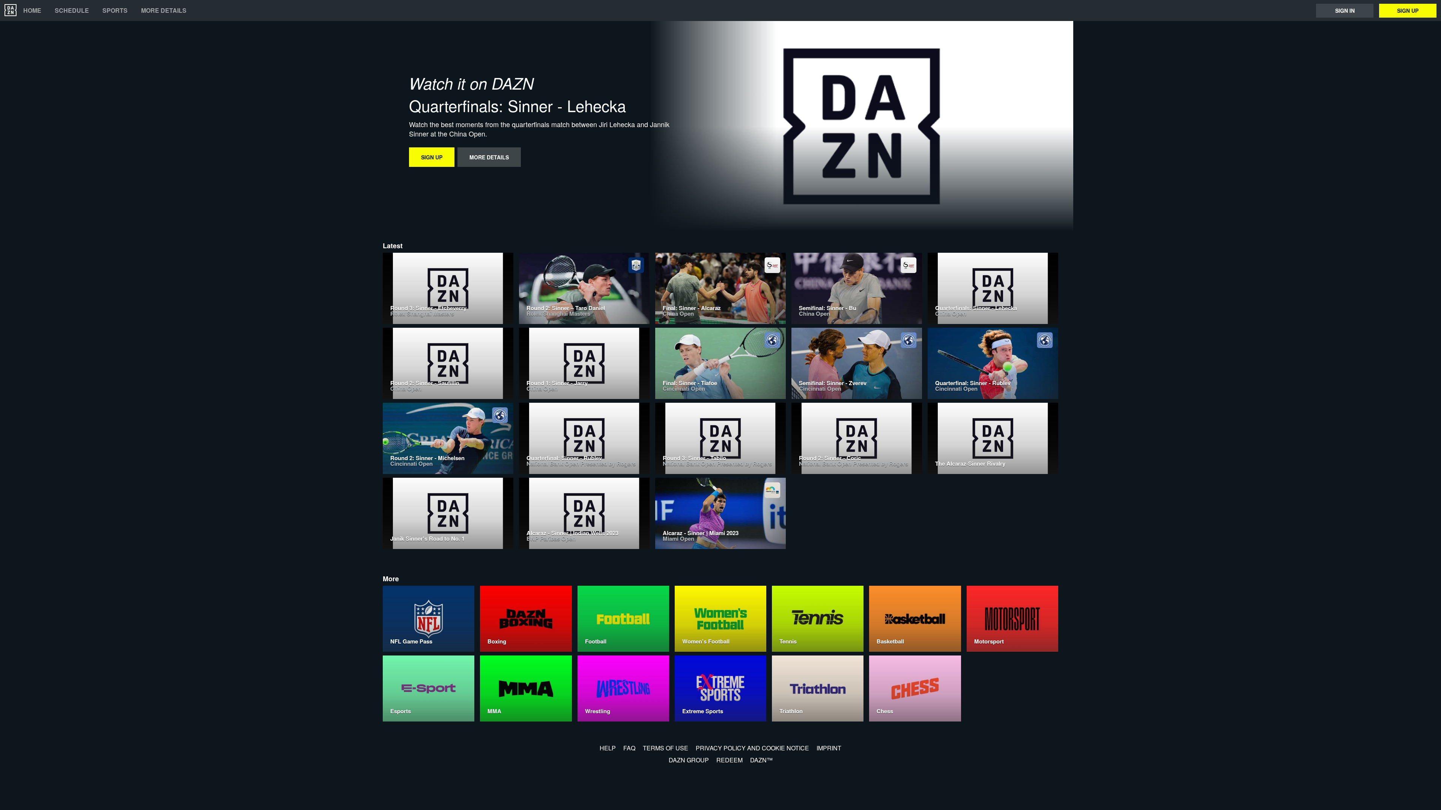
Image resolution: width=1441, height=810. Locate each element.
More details (164, 11)
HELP (608, 748)
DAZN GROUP (689, 760)
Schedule (72, 11)
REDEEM (729, 760)
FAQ (629, 748)
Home (32, 11)
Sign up (1407, 10)
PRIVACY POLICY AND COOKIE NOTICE (752, 748)
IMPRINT (829, 748)
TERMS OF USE (665, 748)
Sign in (1345, 10)
